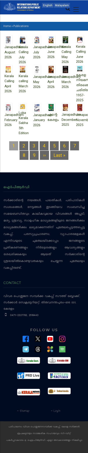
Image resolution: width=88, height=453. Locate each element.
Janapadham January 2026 (42, 120)
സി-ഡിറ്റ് (65, 433)
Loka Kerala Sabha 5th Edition (24, 123)
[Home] (22, 6)
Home (7, 26)
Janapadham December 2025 (71, 120)
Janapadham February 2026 (14, 120)
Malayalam (62, 5)
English (47, 5)
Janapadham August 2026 (14, 52)
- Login (55, 411)
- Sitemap (23, 411)
